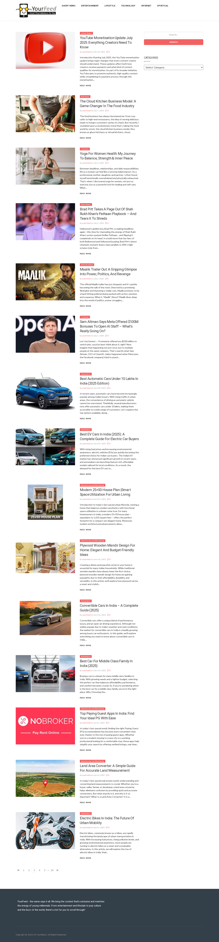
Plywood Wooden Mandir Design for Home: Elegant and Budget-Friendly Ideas (107, 550)
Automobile (85, 374)
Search (174, 42)
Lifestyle (110, 5)
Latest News (86, 33)
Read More (85, 85)
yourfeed (86, 52)
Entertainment (90, 5)
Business (85, 96)
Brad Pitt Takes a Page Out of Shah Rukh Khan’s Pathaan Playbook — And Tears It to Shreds (108, 213)
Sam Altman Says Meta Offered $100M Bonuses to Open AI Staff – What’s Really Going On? (109, 326)
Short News (68, 5)
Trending (85, 317)
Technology (128, 5)
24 (52, 870)
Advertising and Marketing (92, 485)
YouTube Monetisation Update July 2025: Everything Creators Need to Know (106, 42)
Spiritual (162, 5)
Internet (146, 5)
